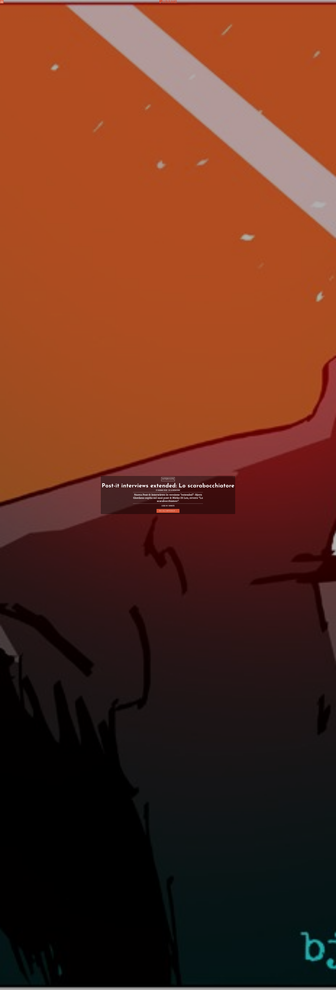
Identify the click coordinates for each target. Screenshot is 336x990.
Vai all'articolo (167, 511)
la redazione (175, 490)
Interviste (168, 479)
